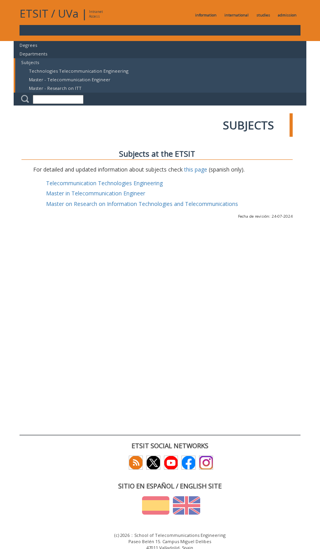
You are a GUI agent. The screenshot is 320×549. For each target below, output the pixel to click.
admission (287, 15)
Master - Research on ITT (55, 88)
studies (263, 15)
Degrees (28, 45)
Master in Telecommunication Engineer (95, 193)
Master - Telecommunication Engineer (69, 79)
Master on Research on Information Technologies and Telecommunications (142, 203)
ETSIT (34, 13)
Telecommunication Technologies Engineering (104, 183)
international (236, 15)
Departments (33, 54)
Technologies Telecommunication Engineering (78, 71)
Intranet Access (96, 13)
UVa (68, 13)
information (206, 15)
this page (195, 169)
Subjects (30, 62)
